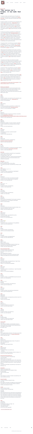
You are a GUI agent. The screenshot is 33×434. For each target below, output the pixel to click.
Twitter (15, 26)
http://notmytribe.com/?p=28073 (13, 148)
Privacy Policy (6, 427)
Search (24, 2)
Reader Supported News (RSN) (5, 248)
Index (21, 2)
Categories (16, 2)
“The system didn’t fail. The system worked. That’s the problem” (9, 82)
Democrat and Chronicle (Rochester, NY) (6, 355)
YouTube (7, 47)
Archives (11, 2)
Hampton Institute (2, 321)
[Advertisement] (27, 13)
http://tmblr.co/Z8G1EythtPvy (15, 334)
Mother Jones (2, 39)
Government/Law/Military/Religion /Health (6, 409)
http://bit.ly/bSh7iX (14, 99)
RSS (10, 427)
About (8, 2)
